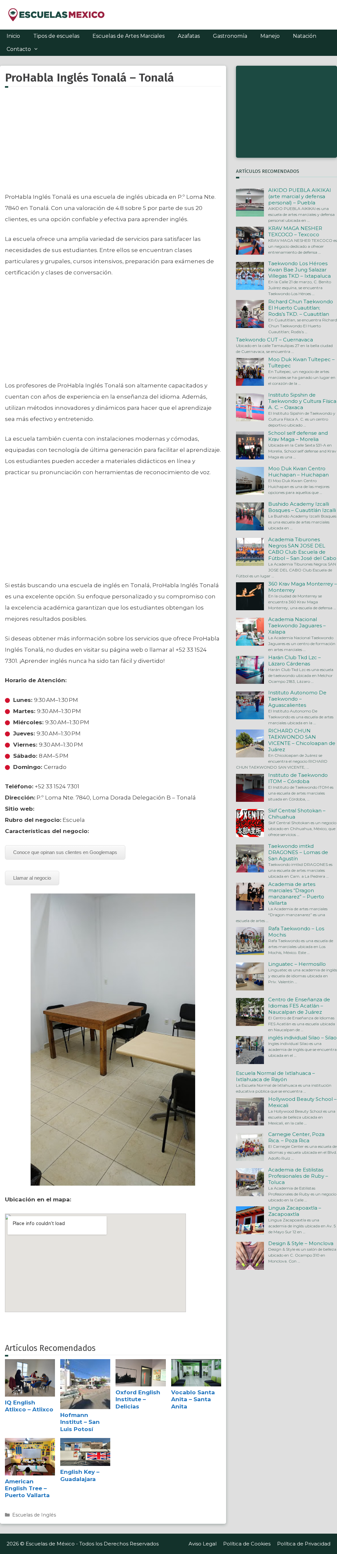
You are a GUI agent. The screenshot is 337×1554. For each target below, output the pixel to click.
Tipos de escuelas (56, 36)
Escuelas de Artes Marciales (128, 36)
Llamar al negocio (32, 878)
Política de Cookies (247, 1544)
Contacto (19, 49)
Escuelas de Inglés (34, 1515)
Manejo (270, 36)
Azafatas (189, 36)
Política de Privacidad (303, 1544)
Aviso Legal (203, 1544)
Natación (304, 36)
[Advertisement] (113, 144)
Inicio (13, 36)
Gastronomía (230, 36)
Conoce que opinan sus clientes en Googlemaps (65, 852)
